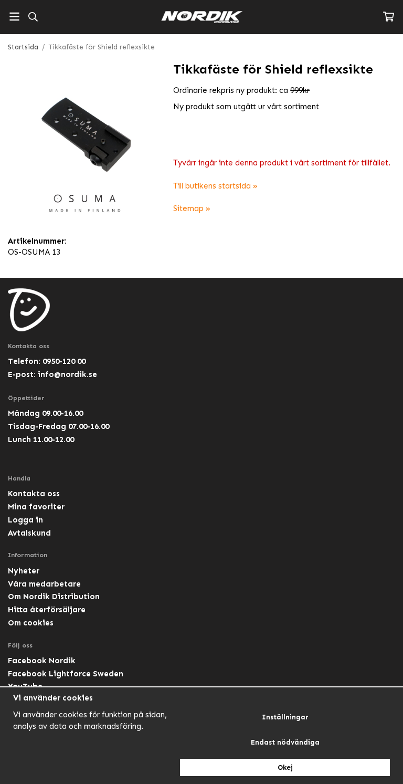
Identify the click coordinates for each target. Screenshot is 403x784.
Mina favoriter (36, 506)
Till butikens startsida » (215, 186)
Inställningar (285, 717)
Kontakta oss (34, 493)
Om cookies (31, 623)
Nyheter (23, 571)
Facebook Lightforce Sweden (65, 673)
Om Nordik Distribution (54, 596)
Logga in (25, 520)
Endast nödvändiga (285, 742)
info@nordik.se (67, 374)
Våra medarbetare (44, 584)
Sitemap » (191, 208)
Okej (285, 767)
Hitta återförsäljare (47, 609)
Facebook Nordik (42, 660)
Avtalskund (29, 533)
